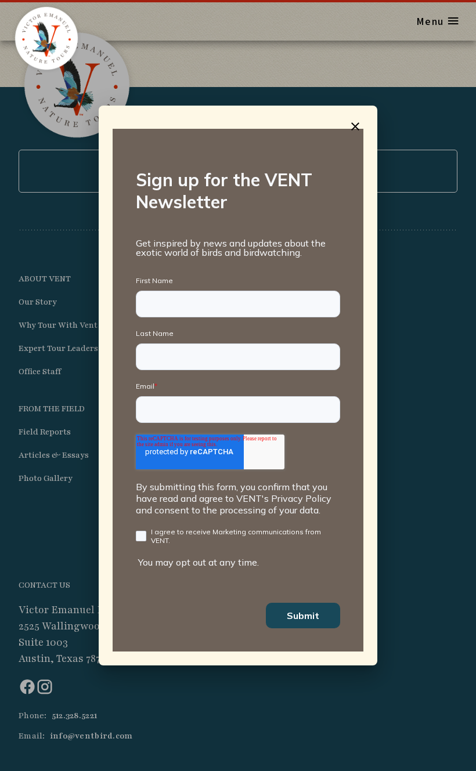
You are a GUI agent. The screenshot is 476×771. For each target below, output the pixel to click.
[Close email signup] (355, 126)
